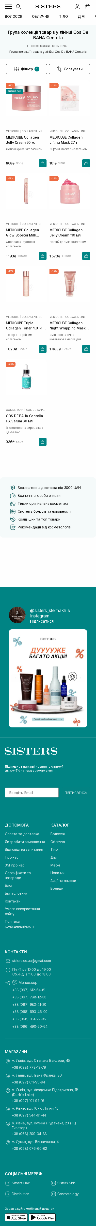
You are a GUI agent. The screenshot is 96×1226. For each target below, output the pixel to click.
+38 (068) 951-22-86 (29, 1019)
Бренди (56, 888)
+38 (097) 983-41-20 (29, 1004)
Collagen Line (32, 131)
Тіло (54, 849)
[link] (87, 6)
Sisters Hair (21, 1183)
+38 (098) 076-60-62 (29, 1148)
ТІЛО (63, 16)
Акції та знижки (63, 881)
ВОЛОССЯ (13, 16)
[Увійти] (77, 6)
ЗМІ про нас (14, 865)
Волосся (57, 834)
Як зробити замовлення (25, 842)
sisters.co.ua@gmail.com (31, 960)
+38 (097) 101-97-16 (28, 1101)
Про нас (11, 857)
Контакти (12, 901)
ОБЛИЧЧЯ (40, 16)
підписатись (76, 792)
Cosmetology (68, 1194)
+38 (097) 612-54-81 (28, 990)
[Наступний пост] (81, 678)
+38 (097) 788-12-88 (29, 997)
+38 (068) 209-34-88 (29, 1134)
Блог (9, 885)
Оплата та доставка (22, 834)
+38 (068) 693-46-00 (30, 1012)
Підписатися (42, 621)
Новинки (57, 873)
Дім (53, 857)
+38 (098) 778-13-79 (29, 1067)
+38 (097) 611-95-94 (28, 1082)
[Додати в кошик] (43, 163)
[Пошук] (18, 6)
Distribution (20, 1194)
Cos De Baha (14, 409)
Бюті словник (16, 893)
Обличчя (57, 842)
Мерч (55, 865)
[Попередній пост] (15, 678)
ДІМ (81, 16)
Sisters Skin (66, 1183)
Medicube (12, 131)
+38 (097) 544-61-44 (29, 1115)
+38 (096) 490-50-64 (30, 1026)
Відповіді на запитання (24, 849)
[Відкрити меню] (8, 6)
